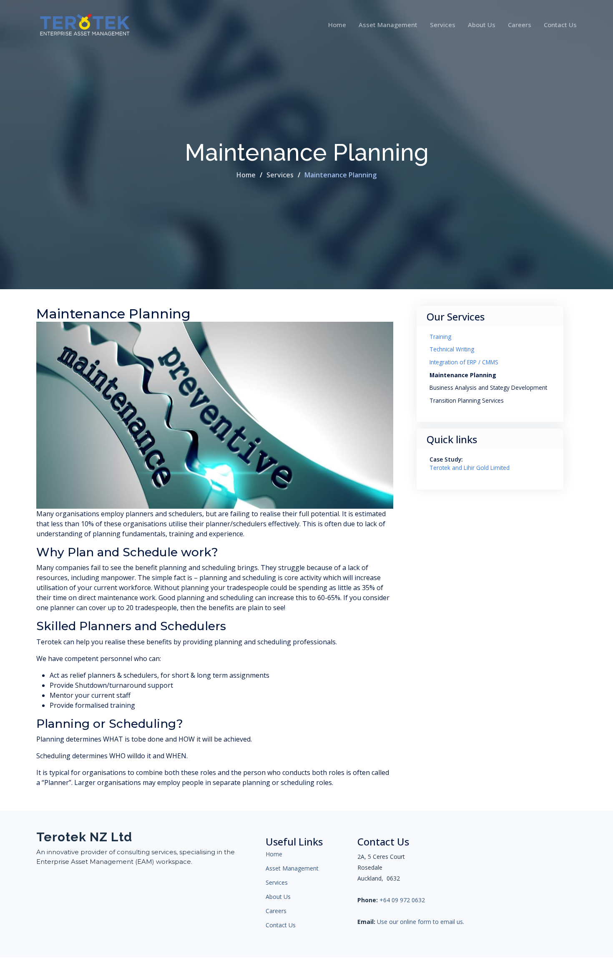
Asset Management (388, 24)
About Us (481, 24)
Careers (519, 24)
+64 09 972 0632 (402, 900)
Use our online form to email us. (420, 922)
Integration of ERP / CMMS (464, 362)
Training (440, 337)
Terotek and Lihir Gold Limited (470, 468)
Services (442, 24)
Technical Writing (452, 349)
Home (337, 24)
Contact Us (560, 24)
